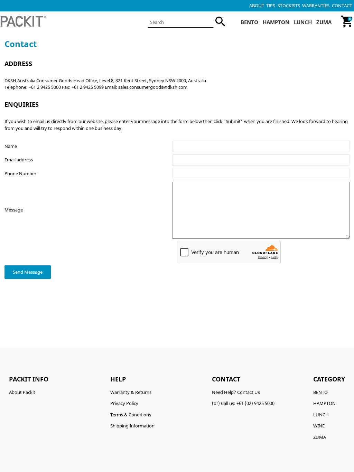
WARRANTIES (315, 5)
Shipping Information (132, 426)
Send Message (28, 272)
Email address (18, 160)
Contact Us (248, 392)
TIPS (270, 5)
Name (10, 146)
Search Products (181, 22)
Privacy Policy (124, 403)
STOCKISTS (289, 5)
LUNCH (321, 415)
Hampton (276, 22)
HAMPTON (324, 403)
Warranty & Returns (130, 392)
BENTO (320, 392)
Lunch (303, 22)
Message (13, 210)
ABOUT (256, 5)
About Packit (22, 392)
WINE (319, 426)
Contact (342, 5)
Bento (249, 22)
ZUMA (319, 437)
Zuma (324, 22)
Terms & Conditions (130, 415)
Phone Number (20, 173)
